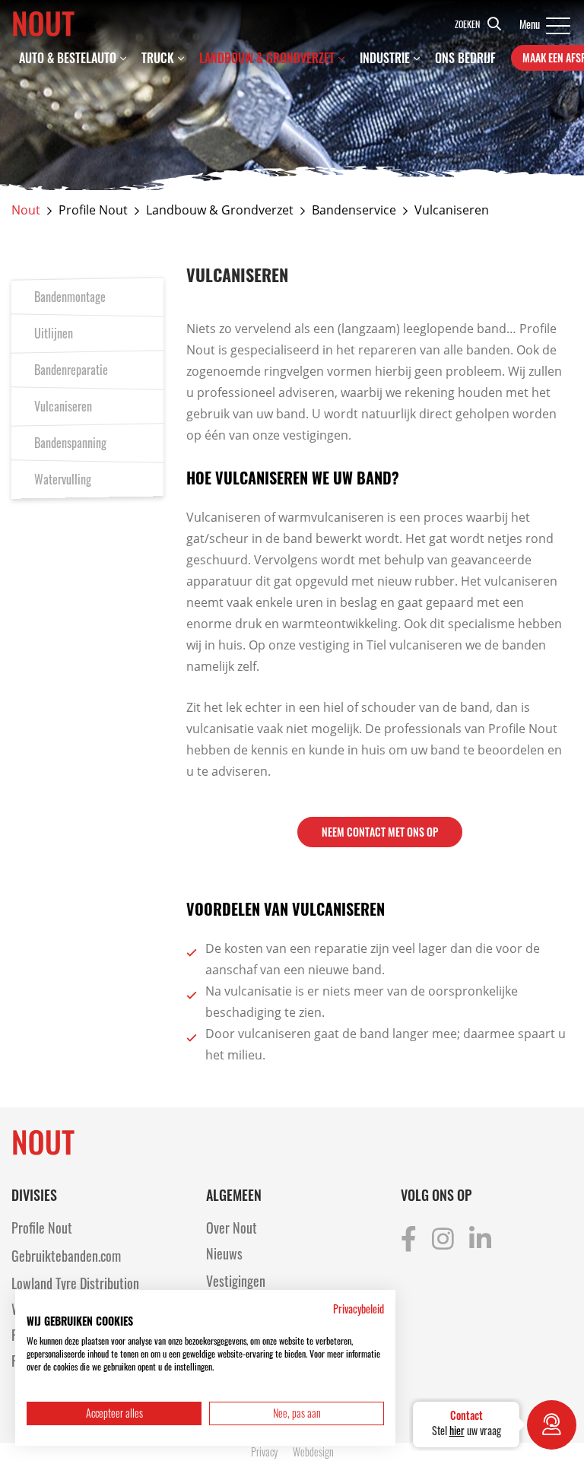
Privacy (264, 1451)
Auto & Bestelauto (67, 58)
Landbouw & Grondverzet (267, 58)
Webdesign (313, 1451)
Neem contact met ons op (380, 832)
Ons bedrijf (465, 58)
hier (457, 1430)
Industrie (385, 58)
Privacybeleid (358, 1308)
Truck (157, 58)
